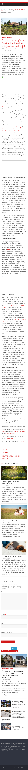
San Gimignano (14, 129)
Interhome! (10, 438)
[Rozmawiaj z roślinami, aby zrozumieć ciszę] (14, 467)
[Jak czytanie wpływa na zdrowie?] (14, 542)
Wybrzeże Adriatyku (19, 431)
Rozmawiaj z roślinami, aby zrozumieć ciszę (10, 482)
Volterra (4, 133)
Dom (11, 668)
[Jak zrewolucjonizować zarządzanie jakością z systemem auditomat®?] (6, 724)
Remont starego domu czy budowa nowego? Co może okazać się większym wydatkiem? (12, 674)
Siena (3, 129)
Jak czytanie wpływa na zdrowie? (12, 556)
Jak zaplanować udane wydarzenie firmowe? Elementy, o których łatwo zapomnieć (18, 704)
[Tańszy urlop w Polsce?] (14, 506)
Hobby (2, 11)
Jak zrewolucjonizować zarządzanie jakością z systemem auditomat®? (18, 726)
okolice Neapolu (10, 433)
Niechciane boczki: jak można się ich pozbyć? (13, 451)
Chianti (9, 250)
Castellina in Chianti (8, 131)
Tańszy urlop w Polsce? (9, 521)
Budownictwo (6, 668)
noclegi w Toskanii (15, 48)
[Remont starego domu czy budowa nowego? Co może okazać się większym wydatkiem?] (14, 654)
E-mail (3, 623)
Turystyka (9, 37)
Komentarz (4, 592)
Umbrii (4, 431)
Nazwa (3, 614)
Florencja (18, 127)
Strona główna (16, 9)
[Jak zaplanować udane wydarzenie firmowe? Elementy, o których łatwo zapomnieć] (6, 700)
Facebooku (22, 441)
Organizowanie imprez (20, 767)
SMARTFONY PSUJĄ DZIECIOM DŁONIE (11, 457)
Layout (22, 9)
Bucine (22, 129)
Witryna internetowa (7, 632)
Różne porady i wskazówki (9, 767)
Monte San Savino (19, 131)
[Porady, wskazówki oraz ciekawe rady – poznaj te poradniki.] (2, 4)
